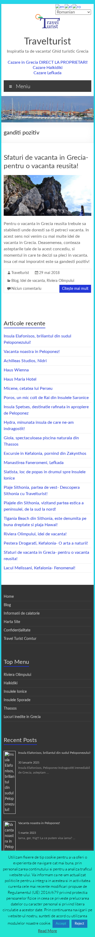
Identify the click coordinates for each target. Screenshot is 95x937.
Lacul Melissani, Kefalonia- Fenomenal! (39, 568)
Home (9, 597)
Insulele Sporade (17, 700)
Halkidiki (10, 683)
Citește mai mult (75, 289)
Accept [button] (61, 923)
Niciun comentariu (26, 289)
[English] (60, 6)
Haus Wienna (16, 370)
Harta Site (12, 622)
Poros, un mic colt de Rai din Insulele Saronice (46, 398)
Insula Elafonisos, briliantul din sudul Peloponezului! (54, 752)
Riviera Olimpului (60, 281)
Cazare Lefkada (47, 73)
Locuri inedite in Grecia (22, 717)
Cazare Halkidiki (48, 68)
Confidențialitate (17, 630)
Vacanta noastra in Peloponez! (32, 352)
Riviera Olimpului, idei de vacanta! (35, 534)
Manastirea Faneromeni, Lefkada (34, 463)
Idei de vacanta (32, 281)
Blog (14, 281)
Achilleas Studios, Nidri (25, 361)
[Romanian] (77, 6)
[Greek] (69, 6)
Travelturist (47, 41)
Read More (47, 931)
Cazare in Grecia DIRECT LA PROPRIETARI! (48, 62)
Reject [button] (79, 923)
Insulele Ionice (15, 692)
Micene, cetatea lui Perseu (28, 388)
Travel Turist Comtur (20, 639)
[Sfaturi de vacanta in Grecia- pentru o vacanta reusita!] (47, 178)
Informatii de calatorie (22, 613)
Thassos (10, 708)
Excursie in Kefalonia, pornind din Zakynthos (45, 453)
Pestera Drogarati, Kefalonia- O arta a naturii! (46, 543)
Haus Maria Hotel (20, 379)
